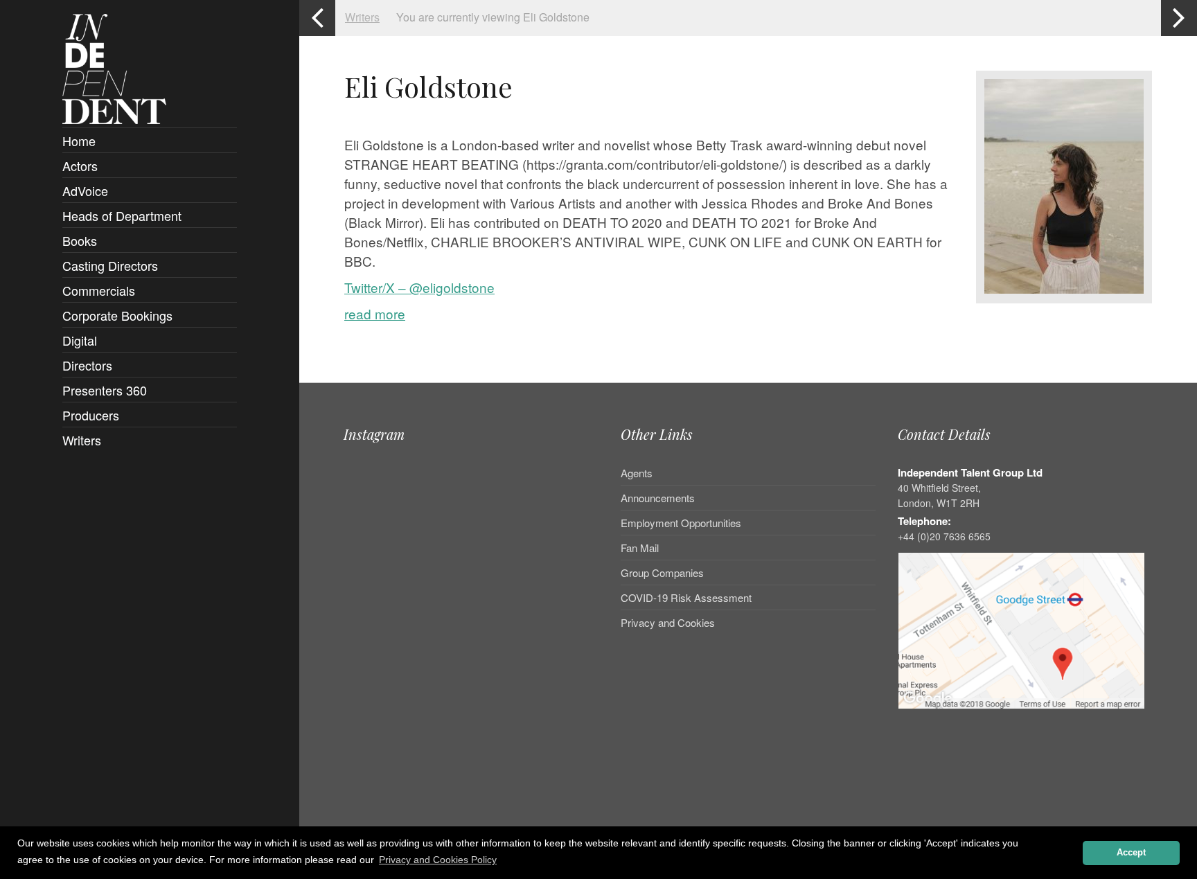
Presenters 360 (104, 390)
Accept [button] (1131, 853)
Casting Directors (110, 265)
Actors (80, 166)
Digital (79, 340)
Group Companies (662, 572)
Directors (87, 365)
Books (79, 240)
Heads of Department (121, 215)
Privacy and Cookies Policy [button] (438, 859)
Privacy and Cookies (668, 622)
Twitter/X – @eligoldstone (419, 287)
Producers (90, 415)
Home (79, 141)
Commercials (98, 290)
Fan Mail (640, 547)
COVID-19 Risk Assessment (686, 597)
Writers (81, 440)
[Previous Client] (317, 18)
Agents (637, 474)
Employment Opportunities (681, 522)
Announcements (658, 497)
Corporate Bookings (117, 315)
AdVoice (85, 190)
